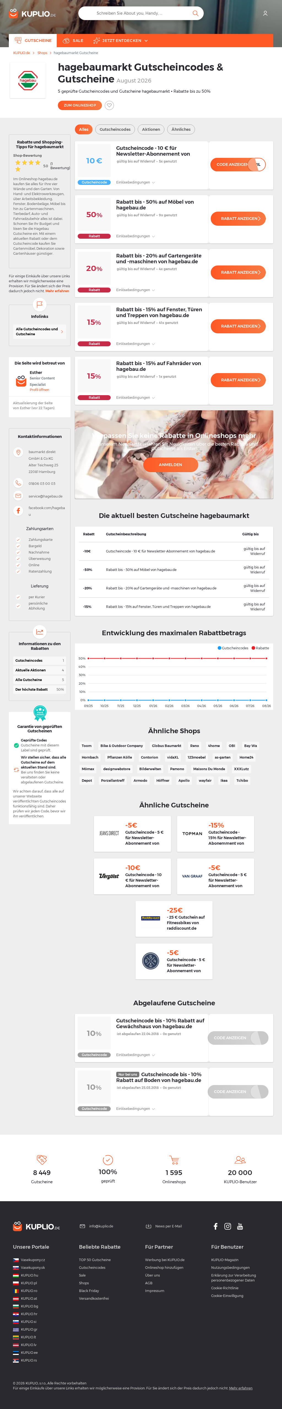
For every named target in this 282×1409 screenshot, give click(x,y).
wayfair (205, 780)
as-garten (223, 757)
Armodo (140, 780)
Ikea (224, 780)
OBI (232, 746)
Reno (194, 746)
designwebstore (116, 769)
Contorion (149, 757)
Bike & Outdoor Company (122, 746)
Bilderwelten (150, 769)
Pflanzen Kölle (119, 757)
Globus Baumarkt (166, 746)
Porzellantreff (112, 780)
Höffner (162, 780)
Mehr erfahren (57, 291)
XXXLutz (241, 769)
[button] (232, 648)
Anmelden (170, 464)
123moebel (197, 757)
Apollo (184, 780)
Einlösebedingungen (133, 182)
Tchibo (242, 780)
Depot (87, 780)
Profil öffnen (39, 390)
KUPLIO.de (21, 53)
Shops (42, 53)
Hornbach (90, 757)
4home (214, 746)
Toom (86, 746)
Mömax (88, 769)
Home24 (246, 757)
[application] (174, 677)
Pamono (177, 769)
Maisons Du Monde (209, 769)
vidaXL (173, 757)
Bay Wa (250, 746)
